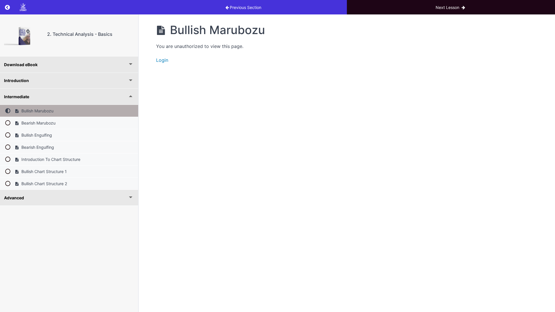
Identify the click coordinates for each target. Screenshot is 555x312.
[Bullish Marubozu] (23, 36)
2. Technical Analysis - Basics (79, 34)
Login (162, 60)
